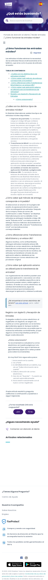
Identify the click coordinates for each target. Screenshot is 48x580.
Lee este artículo (21, 303)
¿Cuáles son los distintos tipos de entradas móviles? (24, 75)
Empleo (5, 514)
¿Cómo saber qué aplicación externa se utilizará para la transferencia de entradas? (26, 89)
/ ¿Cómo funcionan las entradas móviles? (22, 37)
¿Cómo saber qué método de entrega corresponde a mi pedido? (26, 79)
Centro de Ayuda (10, 497)
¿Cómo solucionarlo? (24, 99)
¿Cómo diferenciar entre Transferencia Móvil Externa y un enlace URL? (26, 84)
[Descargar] (19, 297)
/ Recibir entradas (38, 35)
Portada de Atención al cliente (17, 35)
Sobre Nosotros (9, 510)
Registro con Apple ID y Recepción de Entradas (26, 95)
